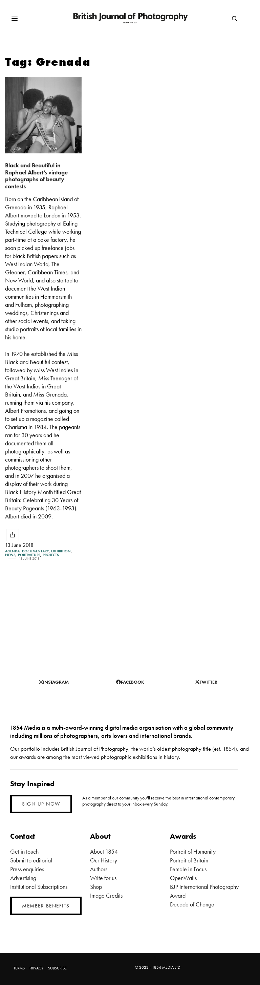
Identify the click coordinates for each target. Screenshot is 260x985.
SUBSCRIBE (57, 968)
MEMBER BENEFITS (46, 905)
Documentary (35, 551)
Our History (103, 860)
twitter (208, 682)
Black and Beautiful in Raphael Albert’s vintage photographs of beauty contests (36, 175)
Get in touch (24, 851)
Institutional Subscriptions (38, 887)
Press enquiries (27, 869)
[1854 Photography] (130, 18)
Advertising (23, 878)
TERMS (19, 968)
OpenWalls (183, 878)
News (10, 555)
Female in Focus (188, 869)
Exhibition (61, 551)
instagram (56, 682)
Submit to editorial (31, 860)
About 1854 (104, 851)
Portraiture (29, 555)
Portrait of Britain (189, 860)
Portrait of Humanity (193, 851)
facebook (132, 682)
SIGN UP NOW (41, 803)
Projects (51, 555)
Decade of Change (192, 904)
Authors (98, 869)
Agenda (12, 551)
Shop (96, 887)
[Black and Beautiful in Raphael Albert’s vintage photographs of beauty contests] (43, 115)
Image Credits (106, 895)
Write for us (103, 878)
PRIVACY (36, 968)
